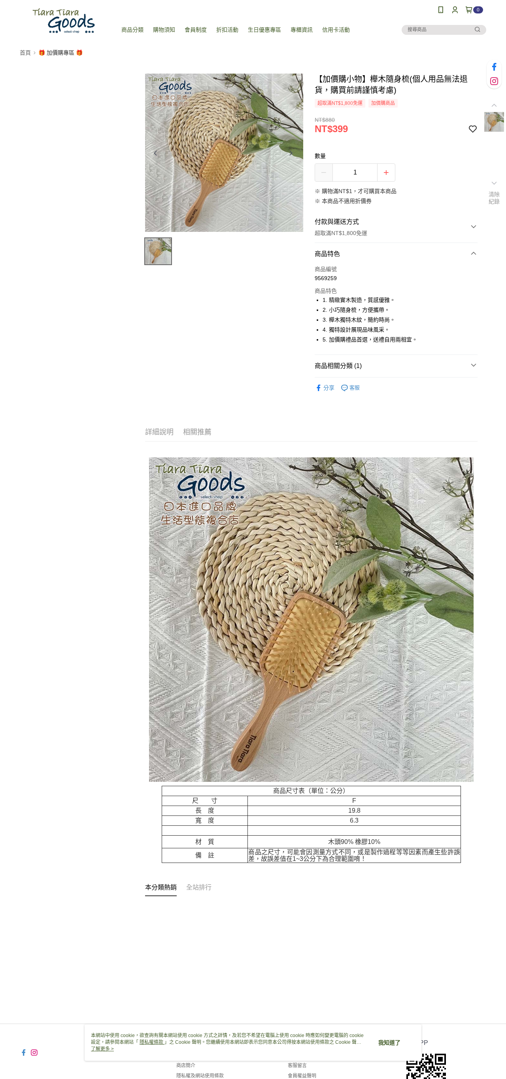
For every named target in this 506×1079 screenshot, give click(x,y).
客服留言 (297, 1065)
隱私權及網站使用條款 (200, 1076)
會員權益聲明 (302, 1076)
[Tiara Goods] (64, 21)
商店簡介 (185, 1065)
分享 (328, 388)
